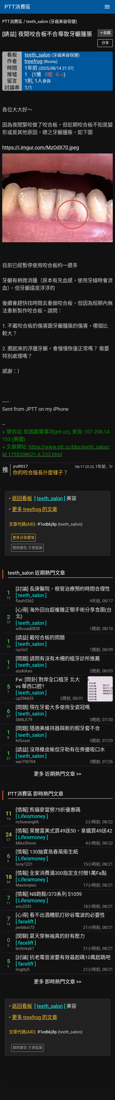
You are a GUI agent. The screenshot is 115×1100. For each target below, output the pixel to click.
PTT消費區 (12, 21)
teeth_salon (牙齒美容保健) (51, 21)
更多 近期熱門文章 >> (57, 774)
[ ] (31, 595)
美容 (42, 498)
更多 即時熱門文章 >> (57, 982)
